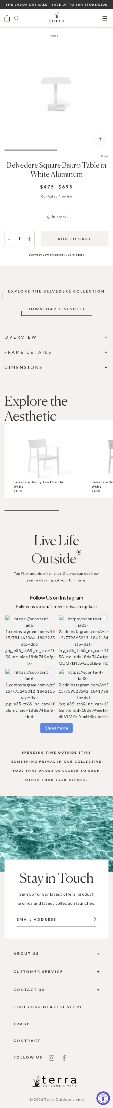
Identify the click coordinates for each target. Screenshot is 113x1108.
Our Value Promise (56, 196)
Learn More (75, 254)
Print (105, 156)
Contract (27, 1040)
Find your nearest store (48, 1007)
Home (54, 35)
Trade (22, 1023)
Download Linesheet (56, 309)
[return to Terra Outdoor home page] (56, 18)
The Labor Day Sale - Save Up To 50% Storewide (57, 4)
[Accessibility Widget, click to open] (103, 1098)
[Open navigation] (104, 18)
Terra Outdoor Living (64, 1099)
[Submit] (93, 919)
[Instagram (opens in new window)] (51, 1057)
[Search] (17, 18)
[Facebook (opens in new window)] (64, 1057)
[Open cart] (7, 18)
